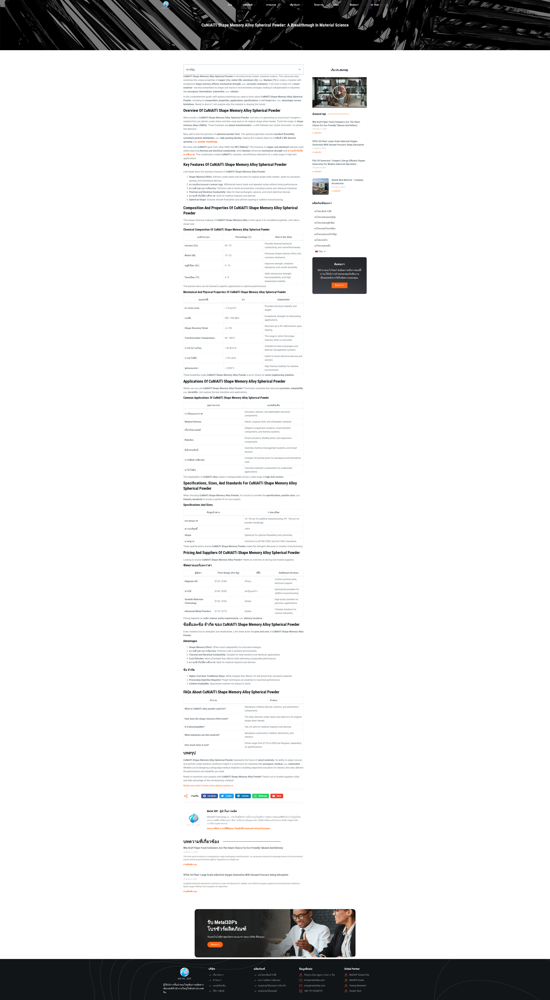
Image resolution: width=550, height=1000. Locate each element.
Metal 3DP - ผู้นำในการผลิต (222, 811)
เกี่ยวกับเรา (295, 5)
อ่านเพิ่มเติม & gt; (190, 864)
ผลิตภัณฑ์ (247, 5)
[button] (300, 69)
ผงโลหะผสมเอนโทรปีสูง (326, 234)
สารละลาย (271, 5)
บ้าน (230, 5)
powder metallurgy (207, 141)
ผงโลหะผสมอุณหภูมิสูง (325, 217)
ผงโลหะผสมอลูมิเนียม (325, 223)
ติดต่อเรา (354, 5)
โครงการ (318, 5)
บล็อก (336, 5)
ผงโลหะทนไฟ (321, 240)
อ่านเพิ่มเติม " (317, 133)
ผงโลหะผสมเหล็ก (323, 245)
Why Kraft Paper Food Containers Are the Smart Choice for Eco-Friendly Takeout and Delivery (233, 847)
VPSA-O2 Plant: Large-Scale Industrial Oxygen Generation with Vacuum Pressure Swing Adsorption (235, 874)
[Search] (387, 5)
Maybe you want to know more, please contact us (208, 785)
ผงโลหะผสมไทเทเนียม (325, 228)
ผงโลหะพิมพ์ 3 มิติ (323, 211)
